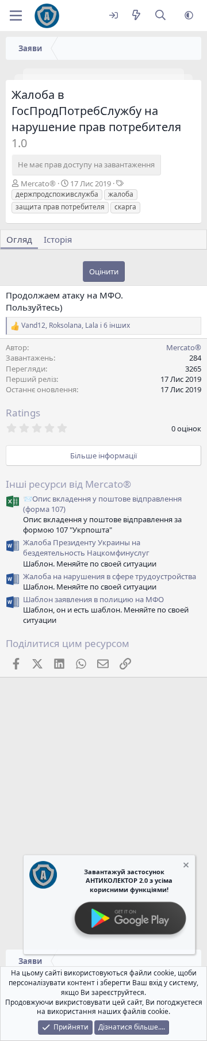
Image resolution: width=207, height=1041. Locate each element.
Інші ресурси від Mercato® (68, 484)
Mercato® (38, 183)
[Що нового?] (136, 15)
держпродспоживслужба (57, 194)
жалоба (120, 194)
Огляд (19, 239)
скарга (125, 207)
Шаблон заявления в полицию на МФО (93, 599)
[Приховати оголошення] (185, 866)
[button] (189, 15)
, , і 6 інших (75, 325)
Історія (58, 239)
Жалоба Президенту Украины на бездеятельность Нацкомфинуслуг (86, 547)
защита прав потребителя (60, 207)
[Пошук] (160, 15)
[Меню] (15, 15)
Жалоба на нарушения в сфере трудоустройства (109, 576)
